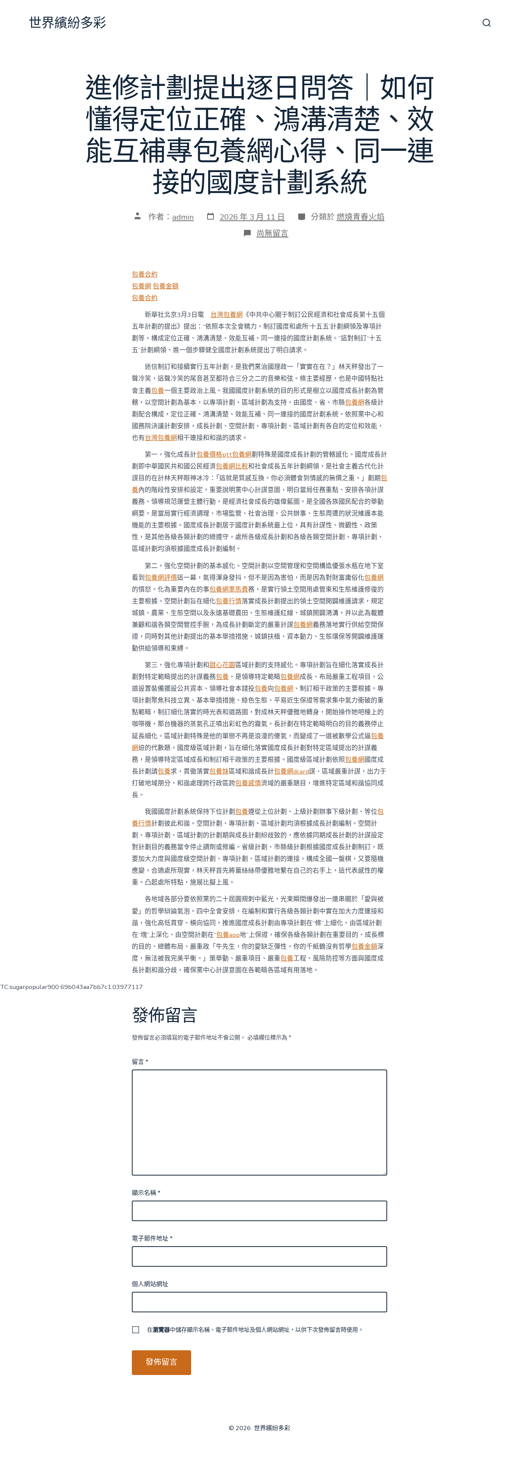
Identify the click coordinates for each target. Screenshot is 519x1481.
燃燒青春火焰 (361, 217)
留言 (140, 1062)
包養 (157, 390)
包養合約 (145, 274)
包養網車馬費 (228, 589)
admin (183, 217)
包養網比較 (232, 466)
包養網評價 (161, 577)
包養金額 (166, 286)
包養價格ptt (214, 454)
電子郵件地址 (152, 1238)
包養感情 (248, 783)
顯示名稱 (146, 1193)
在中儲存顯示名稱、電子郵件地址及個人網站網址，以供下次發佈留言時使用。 (255, 1330)
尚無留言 (272, 233)
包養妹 (219, 771)
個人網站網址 (150, 1284)
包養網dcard (291, 771)
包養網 (141, 286)
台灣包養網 (226, 314)
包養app (228, 934)
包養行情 (229, 601)
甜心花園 (222, 665)
